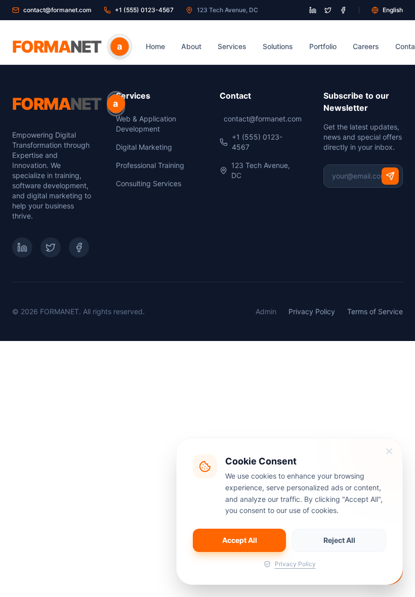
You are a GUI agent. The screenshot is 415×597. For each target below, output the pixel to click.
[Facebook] (79, 247)
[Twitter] (50, 247)
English (393, 10)
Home (155, 46)
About (191, 46)
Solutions (278, 46)
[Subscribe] (390, 176)
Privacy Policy (311, 311)
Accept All (239, 540)
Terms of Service (375, 311)
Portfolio (323, 46)
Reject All (339, 540)
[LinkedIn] (22, 247)
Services (232, 46)
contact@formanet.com (57, 10)
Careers (366, 46)
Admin (266, 311)
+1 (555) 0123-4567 (144, 10)
